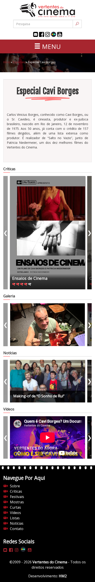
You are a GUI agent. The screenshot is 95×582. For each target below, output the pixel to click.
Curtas (15, 507)
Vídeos (15, 512)
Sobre (15, 486)
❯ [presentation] (89, 232)
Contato (16, 528)
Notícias (16, 523)
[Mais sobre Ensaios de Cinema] (47, 232)
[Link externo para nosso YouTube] (59, 34)
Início (6, 62)
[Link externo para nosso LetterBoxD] (53, 34)
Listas (15, 518)
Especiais (19, 62)
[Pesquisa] (77, 24)
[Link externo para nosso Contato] (35, 34)
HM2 (63, 576)
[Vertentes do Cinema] (47, 10)
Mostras (17, 502)
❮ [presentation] (5, 232)
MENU (50, 46)
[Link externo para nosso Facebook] (41, 34)
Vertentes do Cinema (49, 562)
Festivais (17, 496)
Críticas (16, 491)
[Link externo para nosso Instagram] (47, 34)
